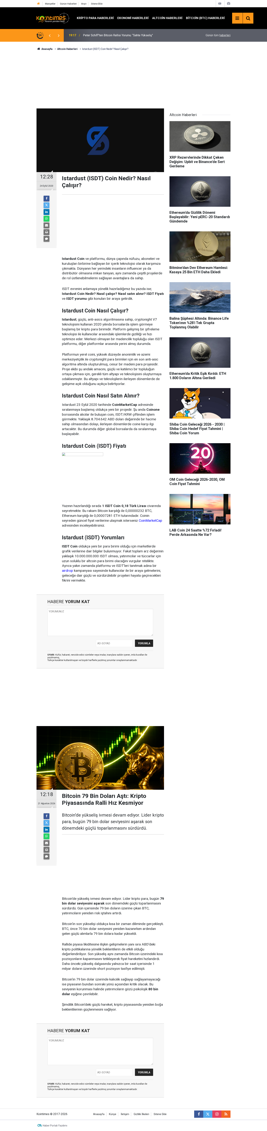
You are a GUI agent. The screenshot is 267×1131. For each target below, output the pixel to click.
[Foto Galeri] (228, 3)
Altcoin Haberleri (167, 18)
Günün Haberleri (68, 3)
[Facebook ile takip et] (198, 1114)
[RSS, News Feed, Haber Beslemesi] (225, 1114)
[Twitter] (46, 205)
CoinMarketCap (150, 520)
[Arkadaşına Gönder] (46, 225)
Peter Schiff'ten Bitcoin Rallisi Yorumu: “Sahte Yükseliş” (118, 35)
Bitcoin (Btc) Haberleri (205, 18)
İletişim (125, 1114)
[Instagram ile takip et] (216, 1114)
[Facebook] (46, 198)
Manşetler (50, 3)
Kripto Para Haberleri (95, 18)
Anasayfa (98, 1114)
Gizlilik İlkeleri (141, 1114)
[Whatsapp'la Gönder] (46, 219)
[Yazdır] (46, 232)
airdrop (67, 570)
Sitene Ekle (96, 3)
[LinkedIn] (46, 212)
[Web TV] (220, 3)
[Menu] (237, 18)
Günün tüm (218, 35)
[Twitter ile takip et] (207, 1114)
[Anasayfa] (39, 3)
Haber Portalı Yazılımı (55, 1125)
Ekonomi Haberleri (133, 18)
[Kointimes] (53, 18)
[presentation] (49, 35)
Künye (112, 1114)
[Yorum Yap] (46, 239)
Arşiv (83, 3)
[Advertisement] (133, 79)
